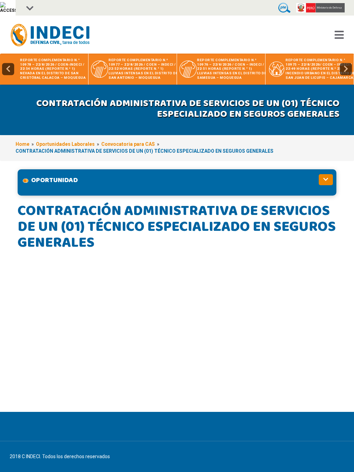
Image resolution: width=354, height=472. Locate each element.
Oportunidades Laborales (65, 144)
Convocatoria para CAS (128, 144)
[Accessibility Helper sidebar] (8, 8)
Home (22, 144)
